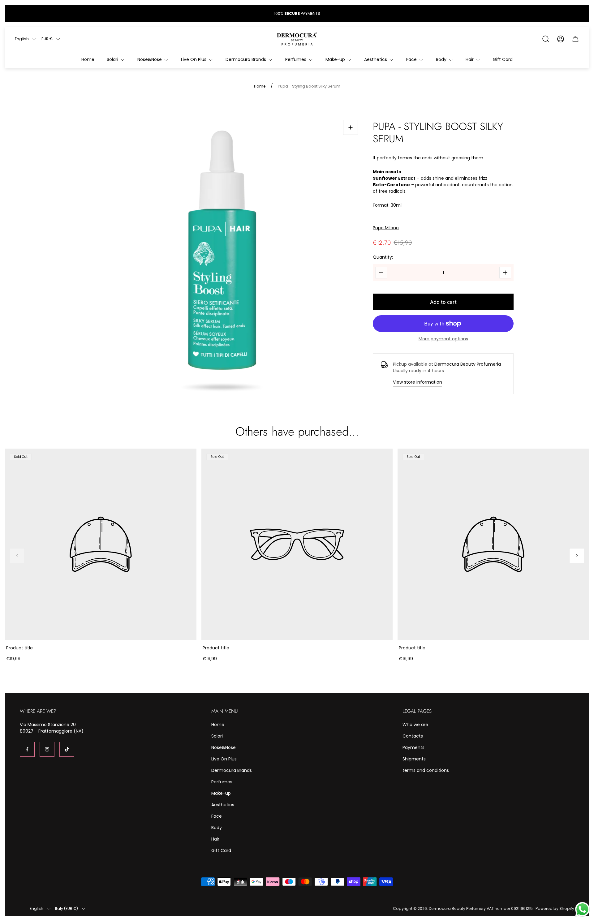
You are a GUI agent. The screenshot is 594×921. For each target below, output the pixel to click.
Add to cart (443, 302)
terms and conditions (425, 770)
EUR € (47, 39)
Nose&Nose (223, 747)
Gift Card (221, 850)
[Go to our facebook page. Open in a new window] (27, 749)
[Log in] (560, 39)
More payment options (443, 338)
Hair (215, 839)
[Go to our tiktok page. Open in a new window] (66, 749)
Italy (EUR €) (66, 908)
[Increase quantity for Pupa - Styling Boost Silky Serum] (505, 272)
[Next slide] (576, 555)
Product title (19, 648)
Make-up (221, 793)
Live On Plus (224, 759)
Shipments (414, 759)
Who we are (415, 724)
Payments (413, 747)
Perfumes (221, 782)
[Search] (546, 39)
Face (216, 816)
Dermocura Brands (231, 770)
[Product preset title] (100, 544)
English (22, 39)
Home (260, 86)
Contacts (412, 736)
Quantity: (383, 257)
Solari (217, 736)
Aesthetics (222, 805)
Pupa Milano (386, 228)
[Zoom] (350, 127)
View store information (417, 382)
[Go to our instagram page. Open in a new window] (47, 749)
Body (216, 827)
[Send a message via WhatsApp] (582, 909)
